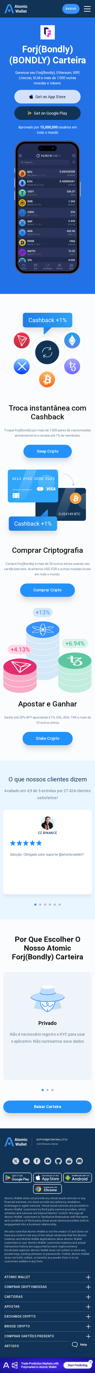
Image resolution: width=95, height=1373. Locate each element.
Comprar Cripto (47, 590)
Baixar (71, 8)
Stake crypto (47, 738)
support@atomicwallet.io (52, 1139)
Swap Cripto (48, 451)
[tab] (35, 904)
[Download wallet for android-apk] (77, 1178)
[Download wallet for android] (17, 1178)
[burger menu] (87, 9)
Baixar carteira (47, 1106)
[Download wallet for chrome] (47, 1189)
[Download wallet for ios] (47, 1178)
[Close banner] (90, 1362)
